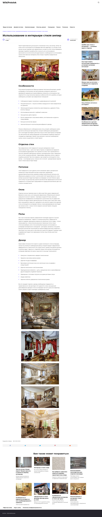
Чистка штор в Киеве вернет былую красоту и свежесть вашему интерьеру (23, 472)
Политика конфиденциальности (32, 507)
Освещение (51, 27)
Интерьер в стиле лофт (41, 467)
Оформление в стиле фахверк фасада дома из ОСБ (41, 498)
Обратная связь (7, 507)
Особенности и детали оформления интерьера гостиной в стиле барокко (90, 123)
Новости (72, 27)
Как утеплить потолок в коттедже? (89, 103)
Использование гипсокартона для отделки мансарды (76, 472)
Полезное (65, 27)
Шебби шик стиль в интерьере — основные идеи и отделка (89, 46)
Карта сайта (17, 507)
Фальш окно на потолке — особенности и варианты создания (90, 83)
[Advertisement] (51, 15)
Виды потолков (7, 27)
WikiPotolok (9, 2)
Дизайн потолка (18, 27)
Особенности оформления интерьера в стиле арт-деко (60, 497)
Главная (5, 31)
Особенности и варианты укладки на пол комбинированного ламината (23, 500)
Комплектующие (30, 27)
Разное (58, 27)
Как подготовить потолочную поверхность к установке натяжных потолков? (90, 64)
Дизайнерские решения (21, 31)
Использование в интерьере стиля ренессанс (76, 498)
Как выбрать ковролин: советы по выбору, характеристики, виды (59, 473)
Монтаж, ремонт (41, 27)
